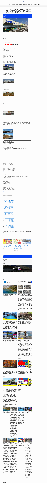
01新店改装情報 (5, 15)
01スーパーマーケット (6, 14)
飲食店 (4, 263)
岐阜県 (4, 17)
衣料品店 (4, 262)
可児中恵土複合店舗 (5, 260)
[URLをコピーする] (3, 37)
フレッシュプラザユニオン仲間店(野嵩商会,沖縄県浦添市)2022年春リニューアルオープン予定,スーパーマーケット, (27, 245)
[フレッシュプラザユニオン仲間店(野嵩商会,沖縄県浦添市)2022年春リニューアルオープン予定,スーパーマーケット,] (26, 241)
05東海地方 (4, 16)
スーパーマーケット (5, 259)
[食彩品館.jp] (23, 1)
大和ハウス (4, 261)
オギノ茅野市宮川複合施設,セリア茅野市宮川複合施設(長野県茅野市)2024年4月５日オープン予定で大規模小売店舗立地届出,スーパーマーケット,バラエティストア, (8, 245)
